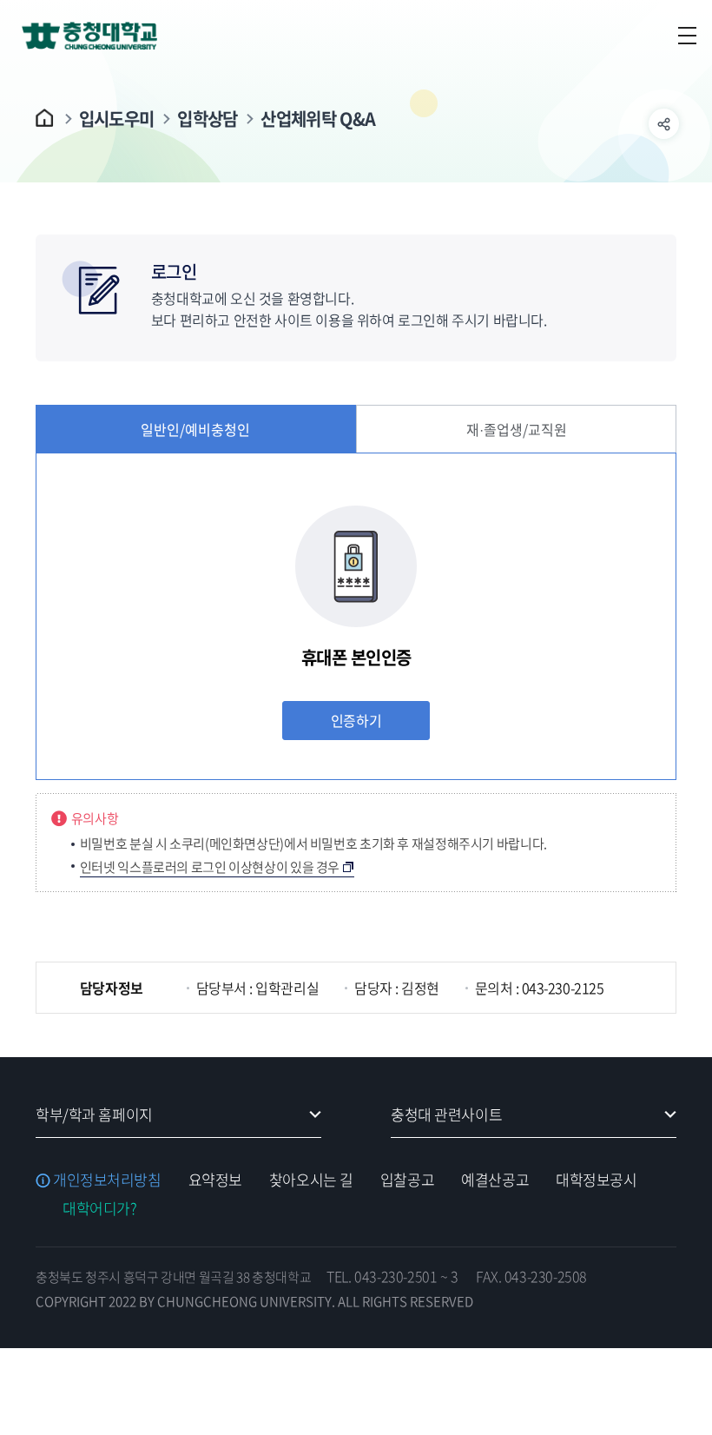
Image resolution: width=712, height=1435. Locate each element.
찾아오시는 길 (311, 1179)
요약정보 (215, 1179)
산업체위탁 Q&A (317, 118)
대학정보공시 (596, 1179)
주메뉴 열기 (687, 35)
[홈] (46, 118)
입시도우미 (117, 118)
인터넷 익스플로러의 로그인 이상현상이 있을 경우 (210, 866)
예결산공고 (495, 1179)
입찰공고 (407, 1179)
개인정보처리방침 (107, 1179)
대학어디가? (99, 1208)
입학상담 (207, 118)
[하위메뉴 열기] (664, 124)
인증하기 (356, 720)
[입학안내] (108, 35)
